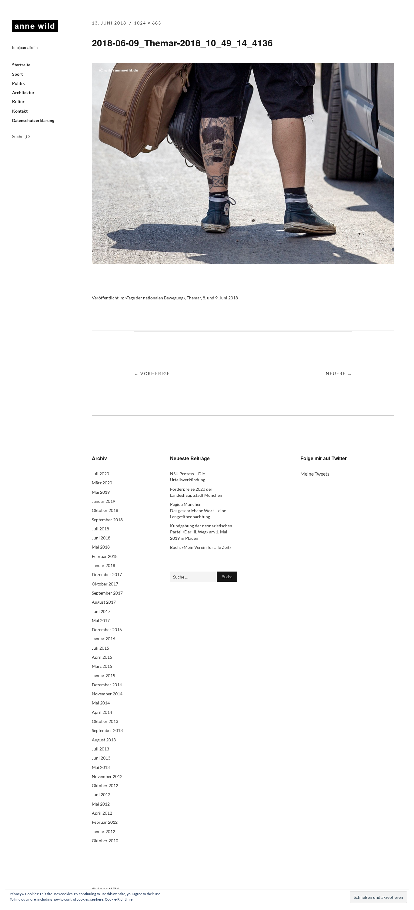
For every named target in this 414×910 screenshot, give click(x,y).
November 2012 (107, 776)
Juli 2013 (100, 748)
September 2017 (107, 592)
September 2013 (107, 730)
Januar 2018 (103, 565)
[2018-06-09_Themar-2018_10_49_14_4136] (243, 262)
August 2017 (104, 602)
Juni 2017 (101, 611)
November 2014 (107, 693)
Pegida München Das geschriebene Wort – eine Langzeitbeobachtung (198, 510)
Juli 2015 (100, 648)
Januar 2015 (103, 675)
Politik (18, 83)
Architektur (23, 92)
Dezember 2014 (107, 684)
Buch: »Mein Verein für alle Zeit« (200, 547)
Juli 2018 (100, 528)
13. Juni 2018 (109, 22)
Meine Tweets (314, 473)
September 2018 (107, 519)
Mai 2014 (101, 702)
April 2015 (102, 657)
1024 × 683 (147, 22)
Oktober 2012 (105, 785)
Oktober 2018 (105, 510)
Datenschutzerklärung (33, 120)
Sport (17, 74)
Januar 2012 (103, 831)
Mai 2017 (101, 620)
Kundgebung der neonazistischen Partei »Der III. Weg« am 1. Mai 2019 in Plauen (201, 532)
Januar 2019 (103, 501)
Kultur (18, 101)
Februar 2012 (105, 822)
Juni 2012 (101, 794)
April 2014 (102, 712)
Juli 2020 (100, 473)
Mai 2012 (101, 803)
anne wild (35, 25)
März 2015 (102, 666)
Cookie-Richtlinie (118, 899)
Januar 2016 (103, 638)
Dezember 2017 (107, 574)
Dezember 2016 (107, 629)
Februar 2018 (105, 556)
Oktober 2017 (105, 583)
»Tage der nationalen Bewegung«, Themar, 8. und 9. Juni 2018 (181, 297)
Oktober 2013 (105, 721)
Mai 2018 (101, 546)
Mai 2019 (101, 492)
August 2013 (104, 739)
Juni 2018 (101, 537)
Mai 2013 (101, 767)
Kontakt (20, 111)
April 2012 (102, 813)
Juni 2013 (101, 757)
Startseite (21, 64)
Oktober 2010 (105, 840)
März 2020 (102, 482)
